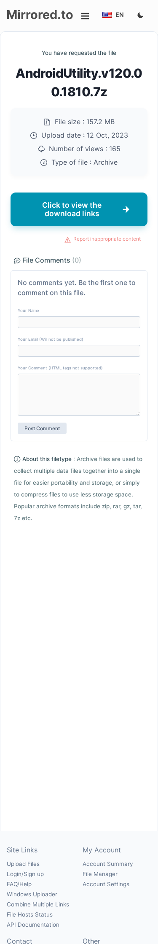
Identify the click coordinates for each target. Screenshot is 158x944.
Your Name (28, 310)
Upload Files (23, 863)
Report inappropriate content (107, 239)
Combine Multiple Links (38, 904)
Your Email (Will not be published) (50, 339)
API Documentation (33, 924)
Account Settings (106, 884)
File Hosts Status (30, 914)
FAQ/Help (19, 884)
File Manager (100, 874)
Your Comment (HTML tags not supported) (60, 368)
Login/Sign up (25, 874)
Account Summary (108, 863)
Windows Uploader (32, 894)
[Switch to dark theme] (140, 15)
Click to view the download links (72, 209)
